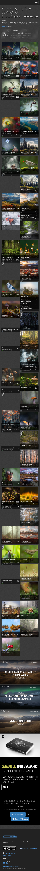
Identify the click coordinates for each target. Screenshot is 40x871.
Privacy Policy (28, 841)
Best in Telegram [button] (21, 819)
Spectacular (11, 37)
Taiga (18, 37)
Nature (5, 35)
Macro (5, 33)
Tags (7, 26)
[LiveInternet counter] (7, 838)
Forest (16, 30)
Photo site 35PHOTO (9, 835)
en (4, 863)
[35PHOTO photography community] (9, 2)
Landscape (29, 31)
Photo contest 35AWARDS (10, 837)
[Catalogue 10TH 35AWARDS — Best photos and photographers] (20, 745)
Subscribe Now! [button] (18, 814)
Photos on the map (10, 853)
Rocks (29, 35)
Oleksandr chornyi (16, 35)
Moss (20, 33)
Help (9, 855)
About (4, 855)
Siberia (4, 37)
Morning (13, 33)
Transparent (25, 37)
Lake (22, 31)
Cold (3, 31)
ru (7, 863)
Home (3, 26)
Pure (24, 35)
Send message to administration (11, 866)
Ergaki (9, 31)
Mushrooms (28, 33)
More (5, 787)
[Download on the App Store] (11, 848)
